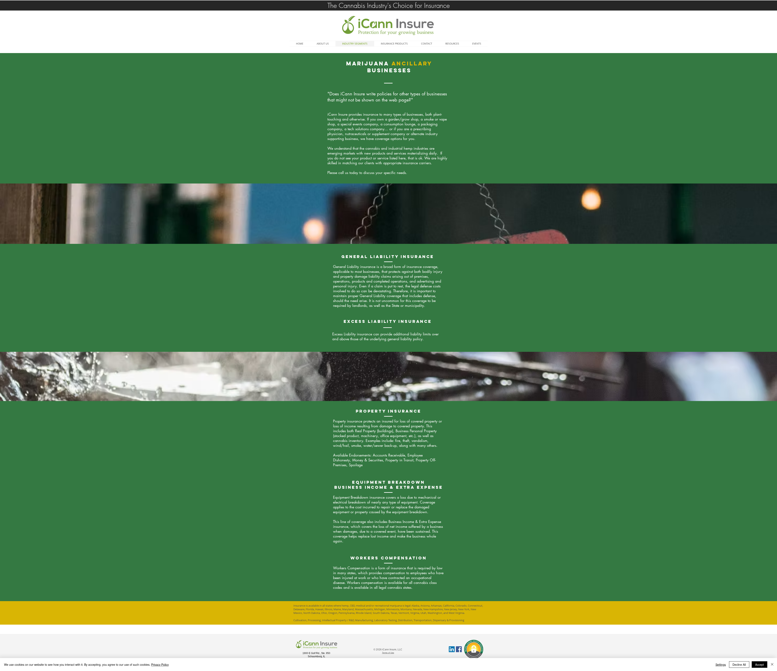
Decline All (739, 664)
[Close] (772, 664)
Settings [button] (720, 664)
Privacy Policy (160, 664)
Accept (759, 664)
